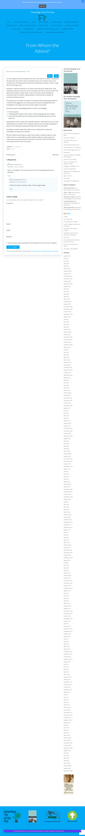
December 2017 (68, 519)
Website (8, 237)
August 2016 (67, 560)
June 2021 (66, 413)
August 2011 (67, 692)
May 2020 (66, 446)
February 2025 (67, 301)
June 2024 (66, 322)
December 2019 (68, 459)
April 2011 (66, 702)
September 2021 (68, 405)
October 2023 (67, 342)
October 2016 (67, 555)
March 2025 (67, 299)
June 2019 (66, 474)
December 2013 (68, 629)
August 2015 (67, 590)
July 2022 (66, 380)
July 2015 (66, 593)
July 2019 (66, 471)
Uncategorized (17, 146)
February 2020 (67, 454)
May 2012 (66, 669)
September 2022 (68, 375)
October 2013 (67, 634)
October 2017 (67, 525)
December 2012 (68, 651)
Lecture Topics (16, 29)
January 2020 (67, 456)
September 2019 (68, 466)
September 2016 (68, 558)
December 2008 (68, 771)
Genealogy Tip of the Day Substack (31, 32)
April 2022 (66, 388)
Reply (9, 176)
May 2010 (66, 730)
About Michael (43, 22)
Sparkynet (68, 831)
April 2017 (66, 540)
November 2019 (68, 461)
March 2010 (67, 735)
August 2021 (67, 408)
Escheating (66, 152)
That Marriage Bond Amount (71, 145)
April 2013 (66, 644)
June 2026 (66, 261)
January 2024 (67, 334)
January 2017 (67, 547)
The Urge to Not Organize (71, 249)
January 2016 (67, 578)
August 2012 (67, 661)
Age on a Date (67, 176)
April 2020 (66, 449)
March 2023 (67, 360)
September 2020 (68, 436)
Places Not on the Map (70, 159)
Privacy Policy (43, 25)
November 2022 (68, 370)
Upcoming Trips (29, 29)
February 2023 (67, 362)
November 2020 (68, 431)
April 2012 (66, 672)
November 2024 (68, 309)
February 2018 (67, 514)
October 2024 (67, 311)
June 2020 (66, 443)
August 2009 (67, 750)
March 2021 (67, 421)
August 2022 (67, 377)
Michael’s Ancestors (71, 22)
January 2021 (67, 426)
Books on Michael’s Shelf (28, 25)
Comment (10, 203)
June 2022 (66, 382)
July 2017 (66, 532)
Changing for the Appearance (71, 181)
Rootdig (67, 213)
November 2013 (68, 631)
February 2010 (67, 738)
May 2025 (66, 294)
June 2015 (66, 596)
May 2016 (66, 568)
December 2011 (68, 682)
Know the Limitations (69, 138)
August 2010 (67, 722)
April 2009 (66, 760)
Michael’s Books (56, 22)
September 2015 (68, 588)
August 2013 (67, 636)
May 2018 (66, 507)
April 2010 (66, 733)
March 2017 (67, 542)
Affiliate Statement (72, 25)
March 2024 (67, 329)
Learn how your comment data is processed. (44, 251)
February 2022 (67, 393)
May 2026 (66, 263)
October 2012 (67, 656)
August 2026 (67, 256)
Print (49, 76)
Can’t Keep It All (68, 219)
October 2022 (67, 372)
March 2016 (67, 573)
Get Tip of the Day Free (21, 22)
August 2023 (67, 347)
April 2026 (66, 266)
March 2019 (67, 481)
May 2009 (66, 758)
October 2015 (67, 585)
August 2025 (67, 286)
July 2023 (66, 350)
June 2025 (66, 291)
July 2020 (66, 441)
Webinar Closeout (68, 29)
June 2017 (66, 535)
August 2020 (67, 438)
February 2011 (67, 707)
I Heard (66, 216)
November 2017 (68, 522)
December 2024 (68, 306)
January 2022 (67, 395)
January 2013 (67, 649)
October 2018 (67, 494)
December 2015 (68, 580)
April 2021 (66, 418)
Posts (33, 22)
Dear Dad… (67, 237)
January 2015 (67, 608)
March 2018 (67, 512)
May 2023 (66, 355)
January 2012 (67, 679)
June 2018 (66, 504)
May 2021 (66, 415)
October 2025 (67, 281)
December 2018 (68, 489)
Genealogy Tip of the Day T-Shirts (48, 29)
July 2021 (66, 410)
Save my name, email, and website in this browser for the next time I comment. (32, 243)
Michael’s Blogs (11, 25)
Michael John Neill (13, 71)
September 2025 (68, 284)
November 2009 (68, 743)
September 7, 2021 (25, 71)
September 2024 (68, 314)
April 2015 (66, 601)
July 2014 (66, 623)
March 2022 (67, 390)
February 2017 (67, 545)
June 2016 (66, 565)
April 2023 (66, 357)
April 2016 (66, 570)
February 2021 (67, 423)
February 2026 (67, 271)
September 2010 (68, 720)
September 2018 (68, 497)
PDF (56, 76)
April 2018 (66, 509)
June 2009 (66, 755)
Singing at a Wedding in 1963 (71, 166)
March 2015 (67, 603)
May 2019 (66, 476)
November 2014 (68, 613)
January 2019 (67, 486)
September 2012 (68, 659)
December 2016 (68, 550)
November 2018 (68, 492)
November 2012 (68, 654)
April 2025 (66, 296)
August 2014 (67, 621)
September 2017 (68, 527)
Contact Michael (56, 25)
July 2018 (66, 502)
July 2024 (66, 319)
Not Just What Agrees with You (72, 150)
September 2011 (68, 689)
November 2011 (68, 684)
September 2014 (68, 618)
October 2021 (67, 403)
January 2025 (67, 304)
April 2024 (66, 327)
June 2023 (66, 352)
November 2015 (68, 583)
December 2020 (68, 428)
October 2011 (67, 687)
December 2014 (68, 611)
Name (8, 224)
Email (8, 230)
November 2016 (68, 552)
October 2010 (67, 717)
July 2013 (66, 639)
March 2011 (67, 705)
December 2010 (68, 712)
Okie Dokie (67, 178)
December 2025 (68, 276)
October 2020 (67, 433)
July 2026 (66, 258)
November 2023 (68, 339)
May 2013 (66, 641)
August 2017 (67, 530)
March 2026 (67, 268)
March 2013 (67, 646)
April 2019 (66, 479)
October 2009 (67, 745)
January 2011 (67, 710)
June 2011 (66, 697)
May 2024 (66, 324)
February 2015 (67, 606)
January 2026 (67, 273)
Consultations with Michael (55, 32)
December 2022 (68, 367)
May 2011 (66, 700)
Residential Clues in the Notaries (72, 147)
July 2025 (66, 289)
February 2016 (67, 575)
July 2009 (66, 753)
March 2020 (67, 451)
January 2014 (67, 626)
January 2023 (67, 365)
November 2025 (68, 279)
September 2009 (68, 748)
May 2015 (66, 598)
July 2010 (66, 725)
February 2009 (67, 765)
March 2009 (67, 763)
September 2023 (68, 345)
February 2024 (67, 332)
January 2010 (67, 740)
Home (8, 22)
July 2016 (66, 563)
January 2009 (67, 768)
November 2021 (68, 400)
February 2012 (67, 677)
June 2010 (66, 727)
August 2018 (67, 499)
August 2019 (67, 469)
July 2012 (66, 664)
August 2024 (67, 317)
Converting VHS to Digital (70, 221)
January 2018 (67, 517)
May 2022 (66, 385)
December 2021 (68, 398)
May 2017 (66, 537)
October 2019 (67, 464)
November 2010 (68, 715)
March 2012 (67, 674)
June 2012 (66, 667)
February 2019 (67, 484)
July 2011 (66, 694)
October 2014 (67, 616)
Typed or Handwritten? (70, 169)
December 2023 (68, 337)
